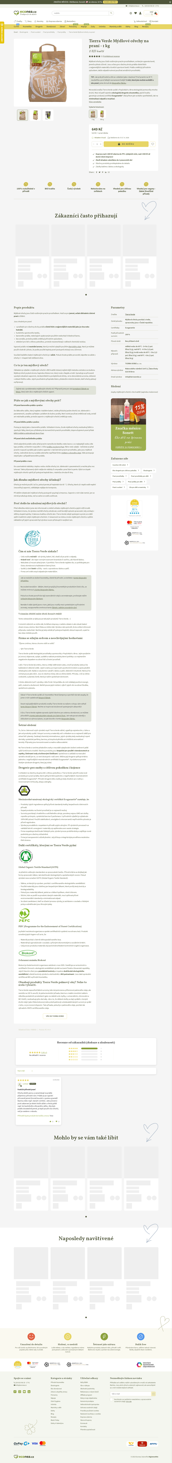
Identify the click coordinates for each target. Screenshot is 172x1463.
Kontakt (155, 21)
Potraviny (73, 26)
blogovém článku (68, 718)
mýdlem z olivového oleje (71, 453)
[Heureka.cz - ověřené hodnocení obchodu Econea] (134, 517)
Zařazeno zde (119, 459)
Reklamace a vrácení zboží (89, 1392)
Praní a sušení (118, 487)
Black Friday (55, 1420)
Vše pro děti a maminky (137, 487)
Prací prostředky (118, 476)
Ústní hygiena (55, 1401)
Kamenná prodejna (87, 1401)
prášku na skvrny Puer (55, 447)
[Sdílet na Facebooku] (96, 172)
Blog (136, 26)
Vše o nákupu (85, 1385)
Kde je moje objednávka (88, 1398)
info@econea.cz (133, 6)
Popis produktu (24, 308)
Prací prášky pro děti (135, 482)
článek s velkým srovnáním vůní (64, 607)
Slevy (29, 21)
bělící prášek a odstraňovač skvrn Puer (29, 433)
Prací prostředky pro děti (140, 476)
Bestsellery (71, 21)
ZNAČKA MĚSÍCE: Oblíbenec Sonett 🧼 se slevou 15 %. (85, 2)
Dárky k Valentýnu (57, 1423)
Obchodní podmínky (87, 1389)
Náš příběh (84, 1382)
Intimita (102, 26)
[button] (152, 144)
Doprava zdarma (55, 21)
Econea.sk (83, 1423)
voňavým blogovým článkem (32, 598)
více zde (129, 1401)
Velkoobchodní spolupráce (89, 1404)
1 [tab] (86, 295)
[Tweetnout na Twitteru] (99, 172)
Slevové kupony (86, 1420)
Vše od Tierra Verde (55, 1016)
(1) (110, 56)
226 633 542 (149, 6)
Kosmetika (27, 26)
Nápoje (84, 26)
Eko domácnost (56, 1389)
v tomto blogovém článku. (44, 589)
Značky (19, 21)
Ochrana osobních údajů (88, 1407)
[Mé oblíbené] (135, 13)
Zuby (93, 26)
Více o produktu (95, 102)
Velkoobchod (141, 21)
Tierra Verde (130, 314)
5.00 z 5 (44, 1052)
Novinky (40, 21)
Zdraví (62, 26)
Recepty (146, 26)
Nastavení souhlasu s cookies (90, 1414)
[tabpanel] (32, 256)
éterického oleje (75, 346)
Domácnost (51, 26)
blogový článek (44, 697)
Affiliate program (86, 1395)
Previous (16, 73)
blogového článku (119, 83)
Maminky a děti (116, 26)
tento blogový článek (29, 706)
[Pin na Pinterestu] (102, 172)
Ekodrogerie (147, 471)
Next (80, 73)
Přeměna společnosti (87, 1429)
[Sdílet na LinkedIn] (105, 172)
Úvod (16, 32)
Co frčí (16, 26)
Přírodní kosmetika (57, 1382)
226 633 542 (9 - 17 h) (22, 1382)
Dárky (128, 26)
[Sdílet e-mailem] (108, 172)
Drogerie (39, 26)
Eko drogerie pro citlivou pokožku (125, 471)
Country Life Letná (119, 465)
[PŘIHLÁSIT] (153, 1394)
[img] (23, 1080)
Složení (116, 387)
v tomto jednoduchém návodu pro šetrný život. (47, 715)
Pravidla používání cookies (89, 1411)
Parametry (118, 308)
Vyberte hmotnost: (96, 107)
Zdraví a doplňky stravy (59, 1392)
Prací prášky (117, 482)
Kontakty (83, 1426)
